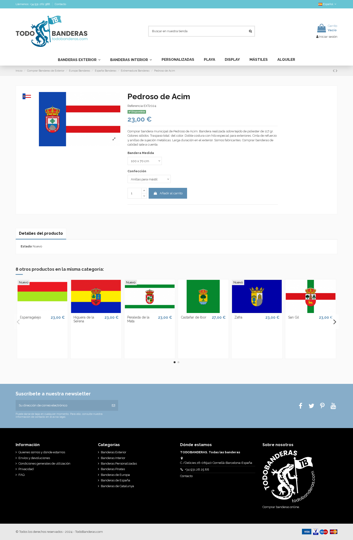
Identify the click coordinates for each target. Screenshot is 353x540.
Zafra (238, 317)
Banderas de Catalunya (117, 486)
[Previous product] (334, 71)
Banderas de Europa (115, 475)
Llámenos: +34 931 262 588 (33, 4)
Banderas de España (115, 480)
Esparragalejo (30, 317)
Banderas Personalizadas (119, 463)
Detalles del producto (41, 233)
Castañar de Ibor (193, 317)
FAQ (21, 475)
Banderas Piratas (113, 469)
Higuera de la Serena (83, 319)
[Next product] (336, 71)
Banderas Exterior (113, 452)
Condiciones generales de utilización (44, 463)
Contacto (60, 4)
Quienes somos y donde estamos (41, 452)
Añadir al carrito (171, 193)
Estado (26, 246)
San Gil (293, 317)
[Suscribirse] (113, 405)
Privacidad (26, 469)
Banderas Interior (113, 458)
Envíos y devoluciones (34, 458)
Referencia (135, 106)
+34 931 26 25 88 (197, 469)
